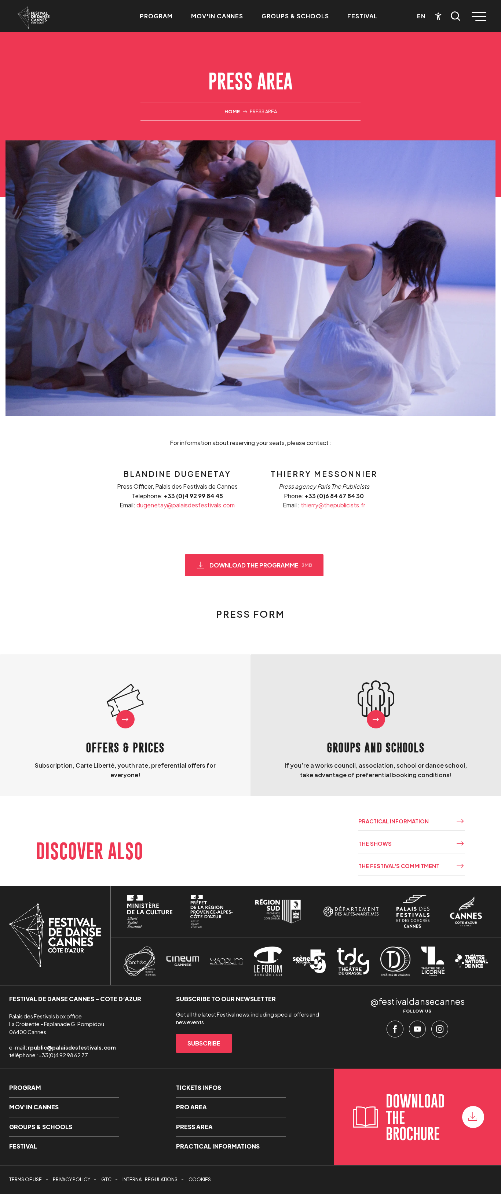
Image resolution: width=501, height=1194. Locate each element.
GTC (106, 1179)
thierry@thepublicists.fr (333, 505)
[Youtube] (417, 1031)
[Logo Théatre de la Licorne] (432, 961)
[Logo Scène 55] (309, 961)
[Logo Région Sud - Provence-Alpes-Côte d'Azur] (278, 911)
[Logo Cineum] (182, 961)
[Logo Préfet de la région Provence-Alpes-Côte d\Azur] (211, 911)
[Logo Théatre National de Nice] (471, 961)
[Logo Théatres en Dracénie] (395, 961)
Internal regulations (150, 1179)
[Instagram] (439, 1031)
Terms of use (25, 1179)
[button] (455, 16)
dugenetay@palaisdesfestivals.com (185, 505)
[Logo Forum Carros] (226, 961)
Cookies (200, 1179)
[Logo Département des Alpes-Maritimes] (351, 911)
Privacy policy (71, 1179)
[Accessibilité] (438, 16)
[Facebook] (395, 1031)
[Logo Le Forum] (268, 961)
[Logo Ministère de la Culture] (150, 911)
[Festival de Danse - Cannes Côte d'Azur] (34, 18)
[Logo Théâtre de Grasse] (353, 961)
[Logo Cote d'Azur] (465, 911)
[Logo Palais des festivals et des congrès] (412, 911)
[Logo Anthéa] (140, 961)
